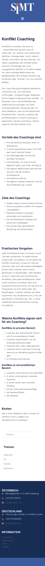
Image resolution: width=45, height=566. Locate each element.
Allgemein (8, 455)
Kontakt (5, 547)
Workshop (8, 468)
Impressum (7, 537)
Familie (7, 464)
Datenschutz (8, 540)
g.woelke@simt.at (14, 502)
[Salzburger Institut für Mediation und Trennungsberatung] (22, 8)
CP (5, 459)
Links (4, 543)
